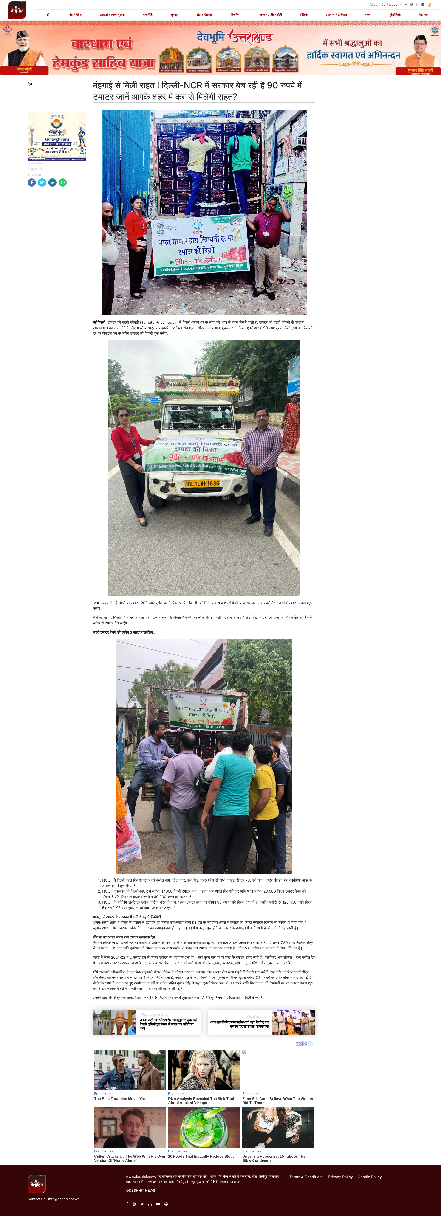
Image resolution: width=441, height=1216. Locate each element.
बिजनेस (235, 15)
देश (30, 84)
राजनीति (148, 15)
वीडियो (304, 15)
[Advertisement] (57, 259)
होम (49, 15)
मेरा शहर (423, 15)
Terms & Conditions (306, 1176)
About (374, 4)
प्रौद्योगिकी (395, 15)
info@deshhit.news (63, 1199)
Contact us (389, 4)
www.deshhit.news (141, 1176)
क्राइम (174, 15)
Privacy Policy (340, 1176)
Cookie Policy (370, 1176)
